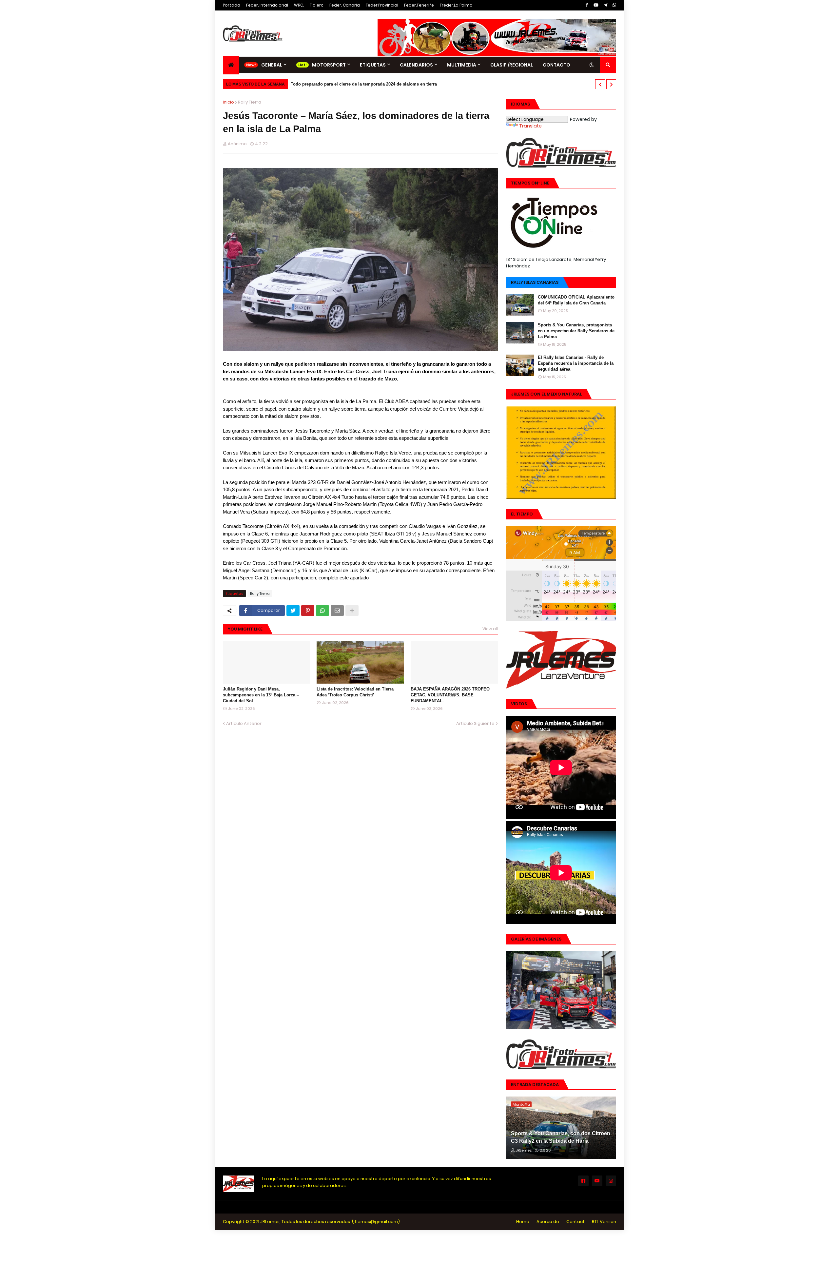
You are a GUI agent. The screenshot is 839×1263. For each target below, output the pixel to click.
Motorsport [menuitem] (329, 65)
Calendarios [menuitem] (416, 65)
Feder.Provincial (382, 5)
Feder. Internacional (267, 5)
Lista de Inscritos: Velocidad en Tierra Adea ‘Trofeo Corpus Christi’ (355, 692)
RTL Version (604, 1221)
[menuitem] (231, 65)
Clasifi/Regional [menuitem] (511, 65)
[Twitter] (293, 610)
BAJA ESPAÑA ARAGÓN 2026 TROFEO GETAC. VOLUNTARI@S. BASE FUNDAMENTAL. (450, 695)
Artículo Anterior (244, 723)
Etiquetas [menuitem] (373, 65)
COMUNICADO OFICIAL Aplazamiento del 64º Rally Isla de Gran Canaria (576, 300)
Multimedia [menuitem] (461, 65)
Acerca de (548, 1221)
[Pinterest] (307, 610)
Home (522, 1221)
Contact (575, 1221)
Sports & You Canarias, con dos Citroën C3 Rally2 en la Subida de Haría (560, 1137)
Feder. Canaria (344, 5)
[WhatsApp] (322, 610)
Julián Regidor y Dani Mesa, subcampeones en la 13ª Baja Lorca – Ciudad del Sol (261, 695)
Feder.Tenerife (419, 5)
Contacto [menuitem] (556, 65)
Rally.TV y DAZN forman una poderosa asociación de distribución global (368, 84)
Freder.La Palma (456, 5)
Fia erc (316, 5)
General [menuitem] (271, 65)
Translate (530, 126)
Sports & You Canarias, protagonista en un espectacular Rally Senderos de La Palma (576, 330)
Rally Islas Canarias (534, 282)
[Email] (337, 610)
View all (490, 629)
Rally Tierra (249, 102)
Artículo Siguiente (475, 723)
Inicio (228, 102)
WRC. (299, 5)
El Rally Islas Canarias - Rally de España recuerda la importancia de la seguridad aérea (576, 363)
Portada (231, 5)
